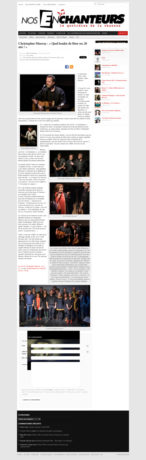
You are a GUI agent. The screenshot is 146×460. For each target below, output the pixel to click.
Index (104, 33)
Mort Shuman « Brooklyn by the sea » (113, 73)
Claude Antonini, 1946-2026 (39, 427)
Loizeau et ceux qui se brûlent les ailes (113, 50)
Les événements (59, 454)
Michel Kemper (31, 53)
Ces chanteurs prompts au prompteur (49, 431)
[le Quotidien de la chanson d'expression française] (73, 19)
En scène (32, 33)
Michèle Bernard (36, 60)
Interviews (35, 454)
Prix (77, 37)
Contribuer (61, 4)
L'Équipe (41, 33)
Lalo (62, 57)
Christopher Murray (30, 57)
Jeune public (23, 37)
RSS (71, 67)
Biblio (32, 37)
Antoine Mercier (26, 431)
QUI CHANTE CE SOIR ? (33, 4)
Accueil (20, 4)
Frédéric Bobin (42, 57)
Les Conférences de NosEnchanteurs (83, 33)
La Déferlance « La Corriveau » (111, 103)
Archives (123, 33)
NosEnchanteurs (122, 454)
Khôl (58, 57)
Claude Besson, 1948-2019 (109, 65)
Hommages (51, 37)
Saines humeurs (40, 37)
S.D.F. (103, 58)
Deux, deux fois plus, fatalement (111, 111)
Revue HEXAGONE (50, 4)
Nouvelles (45, 60)
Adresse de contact (25, 352)
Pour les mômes (71, 454)
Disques (50, 33)
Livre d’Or (60, 33)
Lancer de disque (46, 454)
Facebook (67, 67)
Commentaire (25, 364)
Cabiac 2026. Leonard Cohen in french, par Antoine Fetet (44, 436)
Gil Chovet (52, 57)
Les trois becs (24, 60)
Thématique (95, 454)
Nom (23, 346)
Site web (24, 358)
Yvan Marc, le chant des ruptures (111, 118)
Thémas (71, 37)
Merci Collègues (62, 37)
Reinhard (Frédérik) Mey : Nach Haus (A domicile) (54, 440)
